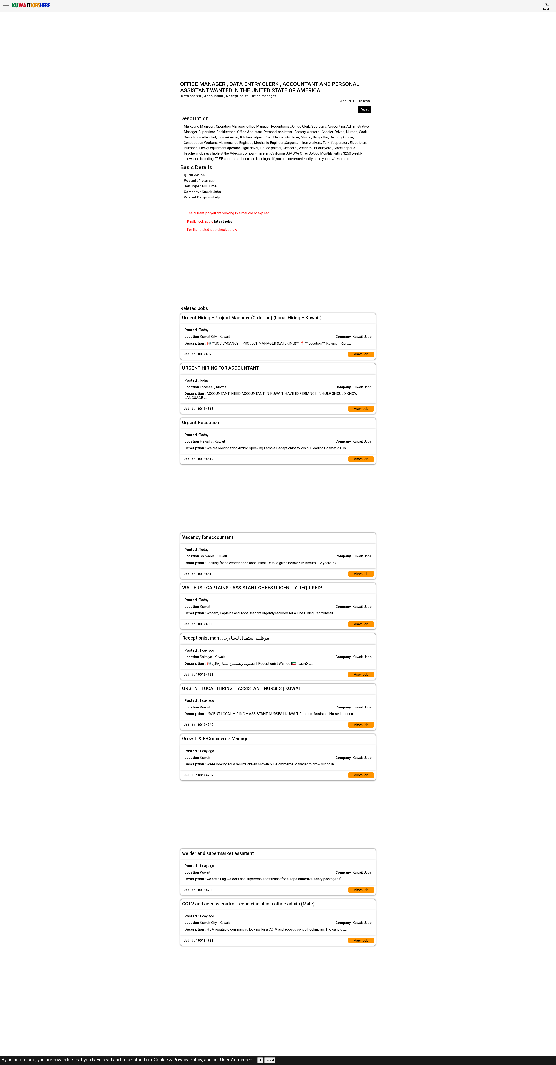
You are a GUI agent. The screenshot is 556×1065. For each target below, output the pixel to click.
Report (364, 109)
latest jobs (223, 221)
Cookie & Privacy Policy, (179, 1059)
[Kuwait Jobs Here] (31, 7)
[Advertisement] (279, 47)
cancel (270, 1060)
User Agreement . (238, 1059)
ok (260, 1060)
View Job (361, 354)
